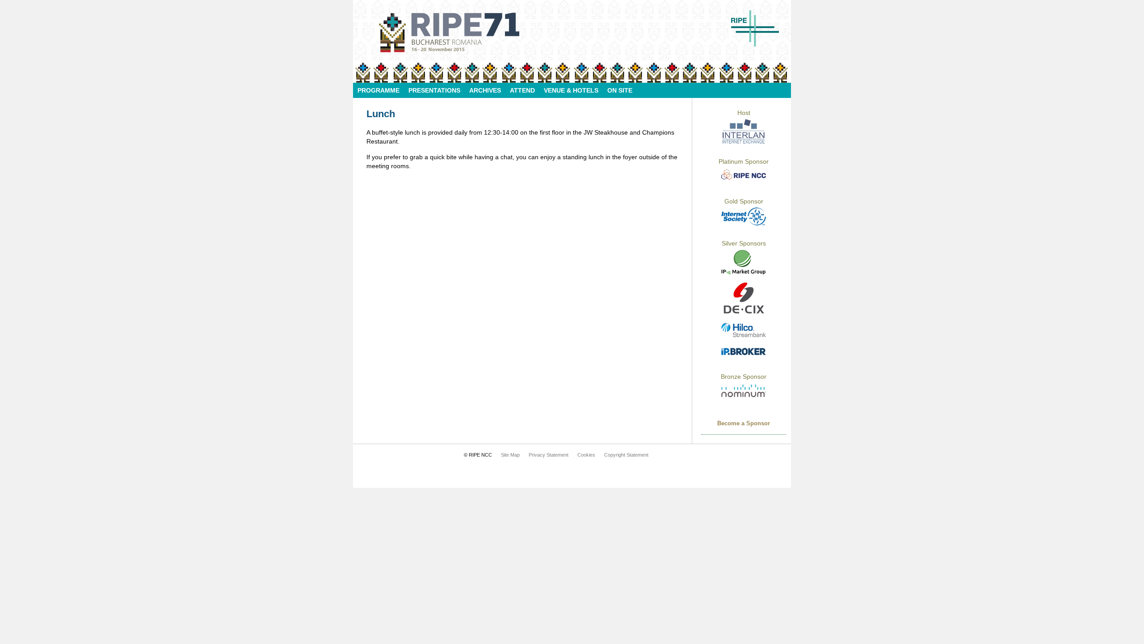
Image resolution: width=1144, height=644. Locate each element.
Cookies (586, 455)
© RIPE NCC (478, 455)
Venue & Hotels (571, 90)
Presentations (434, 90)
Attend (522, 90)
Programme (379, 90)
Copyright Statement (626, 455)
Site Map (510, 455)
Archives (485, 90)
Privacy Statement (548, 455)
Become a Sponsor (743, 423)
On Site (619, 90)
